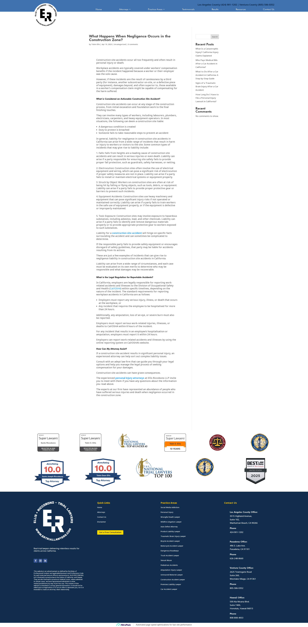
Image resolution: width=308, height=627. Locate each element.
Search (215, 37)
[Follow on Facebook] (36, 561)
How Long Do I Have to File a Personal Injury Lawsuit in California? (207, 98)
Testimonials (188, 9)
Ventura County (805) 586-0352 (256, 4)
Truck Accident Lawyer (170, 556)
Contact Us (268, 9)
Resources (241, 9)
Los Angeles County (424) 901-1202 (217, 4)
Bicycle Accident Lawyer (170, 541)
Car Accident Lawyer (169, 589)
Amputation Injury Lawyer (171, 570)
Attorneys (123, 9)
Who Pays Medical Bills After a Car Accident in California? (207, 63)
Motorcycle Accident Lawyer (172, 546)
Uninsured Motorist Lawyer (172, 575)
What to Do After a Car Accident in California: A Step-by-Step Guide (207, 75)
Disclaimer (101, 522)
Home (99, 9)
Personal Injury (167, 512)
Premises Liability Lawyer (171, 584)
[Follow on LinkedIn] (45, 561)
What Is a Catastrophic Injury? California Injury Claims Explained (207, 52)
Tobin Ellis (95, 44)
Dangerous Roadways (170, 551)
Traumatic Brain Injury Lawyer (173, 536)
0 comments (133, 44)
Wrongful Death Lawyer (170, 517)
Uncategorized (120, 44)
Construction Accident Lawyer (173, 580)
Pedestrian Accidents (169, 565)
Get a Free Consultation (110, 532)
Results (215, 9)
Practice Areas (155, 9)
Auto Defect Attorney (169, 527)
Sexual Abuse (166, 560)
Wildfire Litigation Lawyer (171, 522)
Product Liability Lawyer (170, 532)
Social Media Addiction (170, 508)
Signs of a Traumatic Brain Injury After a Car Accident (207, 86)
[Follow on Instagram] (40, 561)
